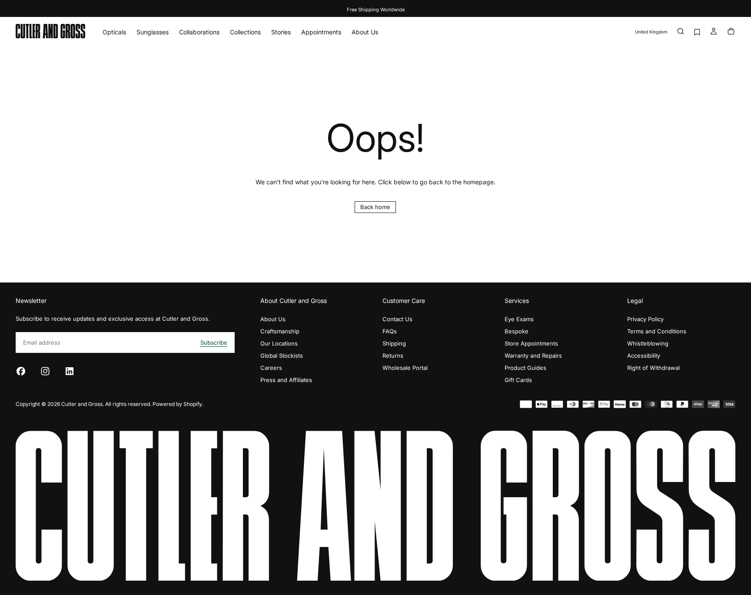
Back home (375, 206)
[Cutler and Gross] (375, 505)
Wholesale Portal (405, 367)
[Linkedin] (69, 371)
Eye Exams (519, 319)
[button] (651, 32)
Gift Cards (518, 379)
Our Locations (279, 343)
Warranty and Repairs (533, 355)
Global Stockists (281, 355)
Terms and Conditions (656, 331)
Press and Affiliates (286, 379)
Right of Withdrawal (653, 367)
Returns (392, 355)
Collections (245, 32)
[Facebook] (21, 371)
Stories (281, 32)
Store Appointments (531, 343)
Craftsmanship (279, 331)
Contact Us (397, 319)
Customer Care (403, 300)
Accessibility (643, 355)
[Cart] (731, 32)
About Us (365, 32)
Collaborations (199, 32)
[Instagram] (45, 371)
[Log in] (713, 32)
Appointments (321, 32)
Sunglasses (152, 32)
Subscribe (213, 342)
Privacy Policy (645, 319)
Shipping (394, 343)
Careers (271, 367)
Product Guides (525, 367)
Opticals (114, 32)
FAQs (389, 331)
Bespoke (516, 331)
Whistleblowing (647, 343)
